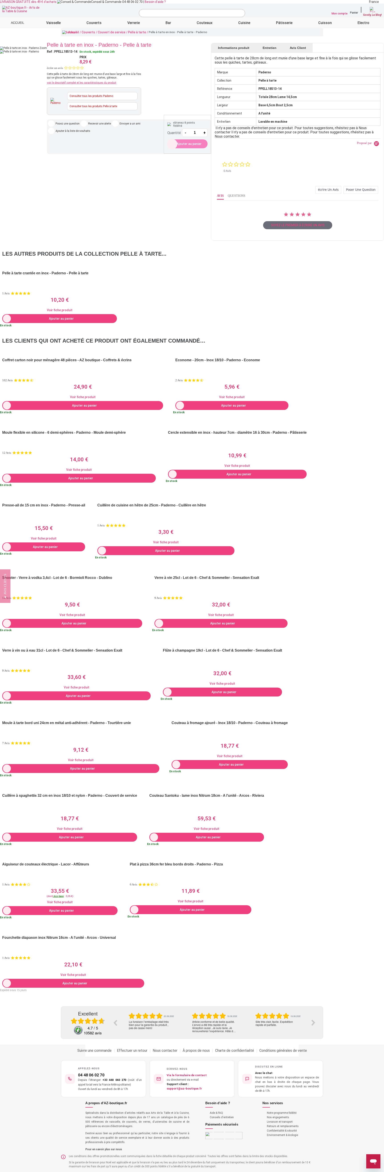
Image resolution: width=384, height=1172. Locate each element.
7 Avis (6, 743)
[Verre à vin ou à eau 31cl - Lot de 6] (76, 643)
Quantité (174, 133)
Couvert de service (111, 32)
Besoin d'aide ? (155, 2)
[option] (151, 1021)
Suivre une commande (94, 1050)
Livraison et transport (280, 1121)
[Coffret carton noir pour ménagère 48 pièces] (82, 352)
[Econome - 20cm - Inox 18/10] (232, 352)
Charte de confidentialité (234, 1050)
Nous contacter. (227, 136)
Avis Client (298, 48)
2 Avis (179, 380)
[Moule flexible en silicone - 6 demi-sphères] (79, 425)
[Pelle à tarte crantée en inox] (59, 265)
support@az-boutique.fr (184, 1088)
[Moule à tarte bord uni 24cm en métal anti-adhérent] (81, 715)
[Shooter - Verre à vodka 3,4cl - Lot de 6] (72, 570)
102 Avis (7, 380)
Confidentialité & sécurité (282, 1130)
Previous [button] (115, 1022)
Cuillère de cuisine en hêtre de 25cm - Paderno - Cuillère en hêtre (151, 505)
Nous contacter (165, 1050)
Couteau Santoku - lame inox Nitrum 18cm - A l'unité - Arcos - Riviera (206, 795)
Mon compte (340, 13)
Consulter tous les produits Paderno (91, 96)
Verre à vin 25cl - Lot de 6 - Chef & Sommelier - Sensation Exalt (206, 578)
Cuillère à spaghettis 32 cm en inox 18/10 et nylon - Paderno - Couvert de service (69, 795)
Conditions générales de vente (283, 1050)
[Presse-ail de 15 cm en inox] (43, 498)
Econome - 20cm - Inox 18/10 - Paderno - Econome (217, 360)
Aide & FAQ (216, 1112)
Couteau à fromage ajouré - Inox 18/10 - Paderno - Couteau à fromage (230, 723)
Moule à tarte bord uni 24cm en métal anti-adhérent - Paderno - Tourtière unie (66, 723)
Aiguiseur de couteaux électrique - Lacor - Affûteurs (45, 864)
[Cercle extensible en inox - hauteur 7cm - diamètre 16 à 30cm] (237, 425)
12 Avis (6, 452)
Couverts (88, 32)
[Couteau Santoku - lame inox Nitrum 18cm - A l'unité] (206, 788)
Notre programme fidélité (281, 1112)
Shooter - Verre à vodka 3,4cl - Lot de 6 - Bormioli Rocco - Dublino (57, 578)
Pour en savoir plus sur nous (103, 1149)
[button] (280, 1079)
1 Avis (6, 293)
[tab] (328, 190)
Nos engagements (278, 1117)
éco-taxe (58, 896)
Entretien (269, 48)
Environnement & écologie (282, 1135)
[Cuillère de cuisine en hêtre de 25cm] (166, 498)
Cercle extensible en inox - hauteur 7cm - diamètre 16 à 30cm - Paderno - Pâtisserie (237, 432)
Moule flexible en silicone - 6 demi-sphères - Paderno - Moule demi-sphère (64, 432)
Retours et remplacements (283, 1126)
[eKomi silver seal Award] (78, 1030)
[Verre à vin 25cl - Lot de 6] (221, 570)
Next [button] (313, 1022)
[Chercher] (240, 13)
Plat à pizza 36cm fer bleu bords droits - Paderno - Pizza (176, 864)
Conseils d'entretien (222, 1117)
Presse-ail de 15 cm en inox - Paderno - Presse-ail (43, 505)
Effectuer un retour (132, 1050)
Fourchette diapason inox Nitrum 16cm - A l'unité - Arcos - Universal (59, 937)
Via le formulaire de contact (187, 1075)
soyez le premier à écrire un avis (297, 225)
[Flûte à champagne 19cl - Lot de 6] (222, 643)
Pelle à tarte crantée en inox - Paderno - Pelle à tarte (45, 273)
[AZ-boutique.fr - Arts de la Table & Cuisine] (21, 9)
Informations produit (233, 48)
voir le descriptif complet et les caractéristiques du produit (81, 82)
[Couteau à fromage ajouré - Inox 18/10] (229, 715)
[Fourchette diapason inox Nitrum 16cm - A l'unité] (73, 930)
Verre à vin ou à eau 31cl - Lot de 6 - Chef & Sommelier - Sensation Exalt (62, 650)
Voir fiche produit (59, 310)
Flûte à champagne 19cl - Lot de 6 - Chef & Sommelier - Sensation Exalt (222, 650)
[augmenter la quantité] (204, 132)
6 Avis (133, 884)
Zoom (43, 48)
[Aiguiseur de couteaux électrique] (60, 857)
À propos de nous (196, 1050)
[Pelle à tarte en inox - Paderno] (19, 51)
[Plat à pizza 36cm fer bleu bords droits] (191, 857)
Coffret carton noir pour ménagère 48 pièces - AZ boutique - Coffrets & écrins (67, 360)
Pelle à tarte (137, 32)
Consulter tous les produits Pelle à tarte (93, 106)
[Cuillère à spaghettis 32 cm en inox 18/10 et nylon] (69, 788)
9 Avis (158, 598)
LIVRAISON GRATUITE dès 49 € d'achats (28, 2)
